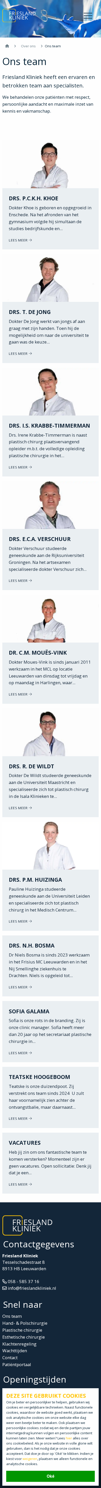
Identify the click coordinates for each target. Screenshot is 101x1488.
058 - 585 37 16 (23, 1281)
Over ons (28, 46)
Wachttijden (14, 1351)
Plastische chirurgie (22, 1330)
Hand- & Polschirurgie (24, 1323)
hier (69, 1438)
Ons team (12, 1316)
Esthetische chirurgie (23, 1337)
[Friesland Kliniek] (19, 16)
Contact (10, 1357)
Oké (50, 1476)
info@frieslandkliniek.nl (31, 1288)
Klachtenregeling (19, 1344)
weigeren (30, 1458)
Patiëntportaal (16, 1364)
